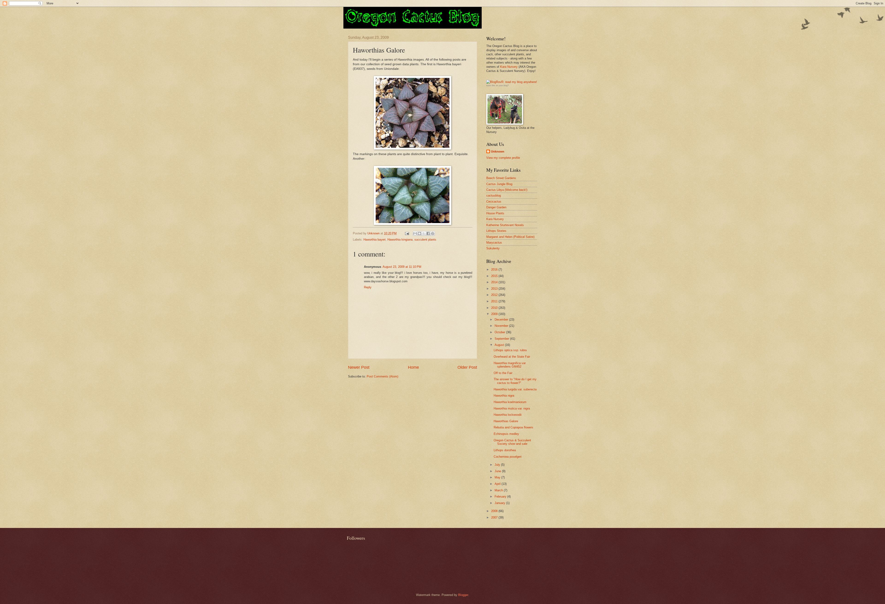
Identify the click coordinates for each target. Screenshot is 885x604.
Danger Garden (496, 207)
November (502, 325)
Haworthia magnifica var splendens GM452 (510, 364)
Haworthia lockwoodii (508, 414)
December (502, 319)
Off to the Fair (503, 373)
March (499, 490)
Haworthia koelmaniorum (510, 402)
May (498, 477)
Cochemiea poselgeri (508, 456)
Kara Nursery (509, 66)
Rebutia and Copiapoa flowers (513, 427)
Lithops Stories (496, 231)
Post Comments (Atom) (382, 376)
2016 (495, 269)
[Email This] (415, 233)
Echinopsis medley (506, 434)
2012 (495, 295)
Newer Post (358, 367)
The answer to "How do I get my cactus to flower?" (515, 380)
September (502, 338)
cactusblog (493, 195)
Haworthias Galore (506, 421)
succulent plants (425, 239)
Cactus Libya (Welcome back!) (506, 190)
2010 (495, 307)
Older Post (467, 367)
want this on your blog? (497, 85)
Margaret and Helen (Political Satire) (510, 237)
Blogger (463, 595)
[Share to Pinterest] (432, 233)
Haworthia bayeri (374, 239)
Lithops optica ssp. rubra (510, 350)
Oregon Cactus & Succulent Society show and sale (512, 442)
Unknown (497, 151)
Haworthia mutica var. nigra (512, 408)
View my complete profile (503, 157)
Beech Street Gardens (501, 178)
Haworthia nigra (504, 395)
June (498, 471)
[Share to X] (424, 233)
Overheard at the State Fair (512, 356)
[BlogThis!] (419, 233)
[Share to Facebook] (428, 233)
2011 (495, 301)
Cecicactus (493, 201)
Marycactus (494, 242)
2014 (495, 282)
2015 (495, 276)
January (500, 503)
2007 (495, 517)
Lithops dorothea (505, 450)
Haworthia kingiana (400, 239)
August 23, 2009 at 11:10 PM (402, 266)
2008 (495, 511)
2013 (495, 288)
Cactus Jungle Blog (499, 184)
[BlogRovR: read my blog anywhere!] (511, 82)
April (498, 484)
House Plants (495, 213)
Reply (368, 287)
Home (413, 367)
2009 (495, 314)
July (498, 464)
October (500, 332)
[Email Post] (407, 233)
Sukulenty (493, 248)
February (501, 496)
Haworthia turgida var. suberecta (515, 389)
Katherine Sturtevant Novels (505, 225)
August (500, 345)
